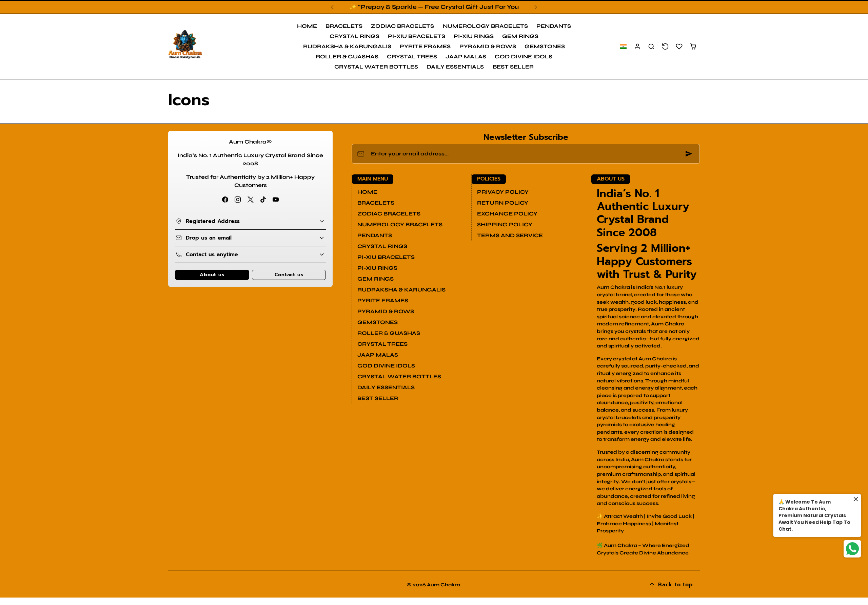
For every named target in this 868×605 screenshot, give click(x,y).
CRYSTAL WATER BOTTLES (376, 66)
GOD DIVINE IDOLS (523, 56)
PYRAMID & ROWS (487, 46)
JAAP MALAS (466, 56)
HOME (307, 26)
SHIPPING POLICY (504, 224)
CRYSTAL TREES (412, 56)
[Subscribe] (689, 154)
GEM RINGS (520, 36)
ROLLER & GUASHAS (347, 56)
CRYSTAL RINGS (354, 36)
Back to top (675, 585)
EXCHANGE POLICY (507, 213)
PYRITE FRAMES (425, 46)
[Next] (535, 7)
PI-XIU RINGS (474, 36)
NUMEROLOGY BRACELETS (485, 26)
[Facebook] (225, 199)
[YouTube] (275, 199)
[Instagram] (238, 199)
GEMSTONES (545, 46)
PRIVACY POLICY (503, 192)
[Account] (638, 47)
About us (212, 274)
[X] (250, 199)
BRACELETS (344, 26)
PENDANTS (553, 26)
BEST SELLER (513, 66)
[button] (623, 47)
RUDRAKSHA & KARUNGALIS (347, 46)
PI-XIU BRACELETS (416, 36)
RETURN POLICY (502, 203)
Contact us (289, 274)
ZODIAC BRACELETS (402, 26)
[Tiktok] (263, 199)
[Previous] (332, 7)
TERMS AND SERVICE (510, 235)
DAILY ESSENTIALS (455, 66)
